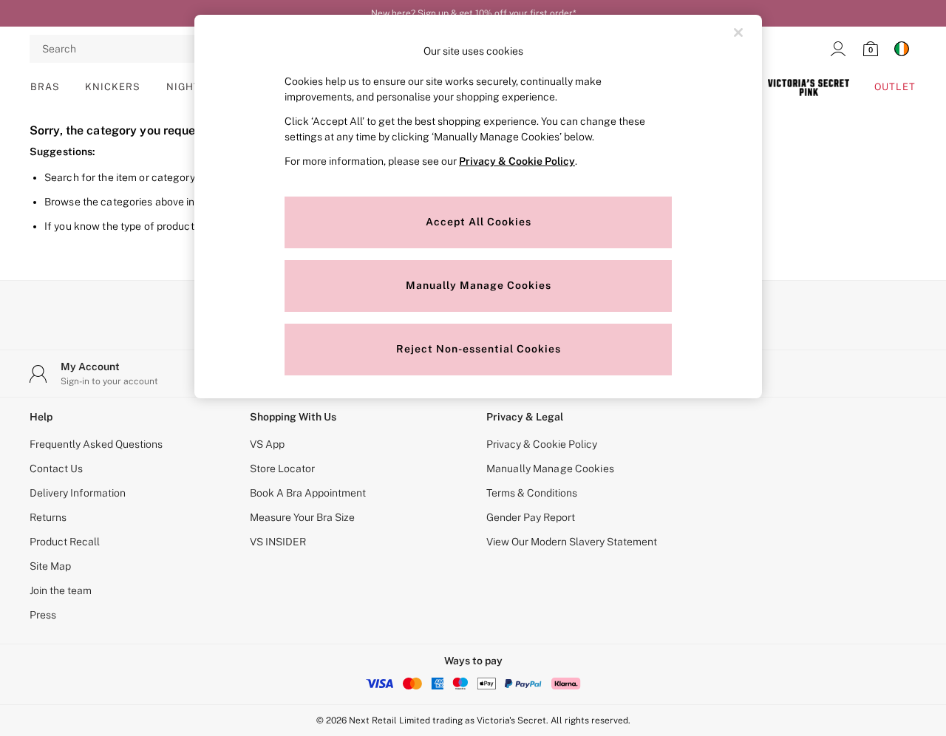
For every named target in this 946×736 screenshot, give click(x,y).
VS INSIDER (278, 542)
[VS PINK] (808, 87)
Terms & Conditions (531, 493)
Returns (48, 517)
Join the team (61, 590)
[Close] (738, 32)
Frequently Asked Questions (96, 444)
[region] (478, 206)
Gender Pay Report (530, 517)
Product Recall (65, 542)
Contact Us (56, 468)
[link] (838, 49)
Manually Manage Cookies (550, 468)
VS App (267, 444)
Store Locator (282, 468)
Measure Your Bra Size (302, 517)
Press (43, 615)
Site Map (50, 566)
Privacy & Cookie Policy (541, 444)
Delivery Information (78, 493)
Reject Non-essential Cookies (478, 349)
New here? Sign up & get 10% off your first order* (473, 13)
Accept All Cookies (478, 222)
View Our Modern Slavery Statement (571, 542)
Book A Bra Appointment (308, 493)
